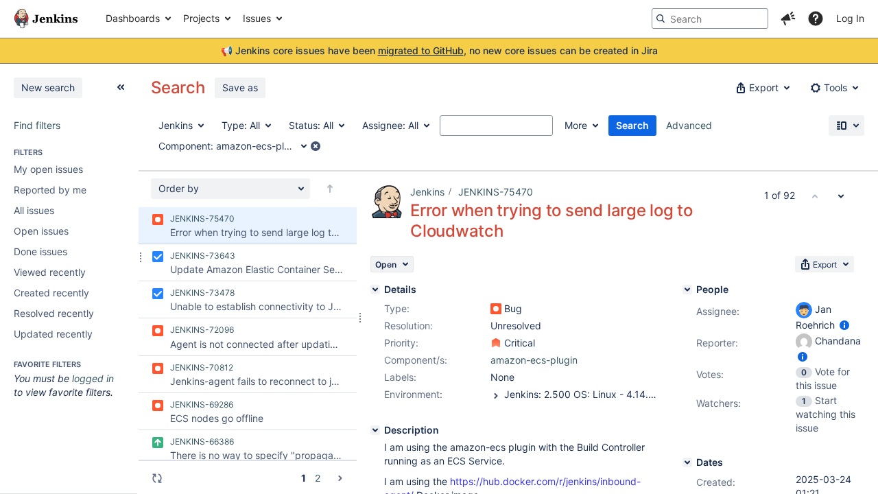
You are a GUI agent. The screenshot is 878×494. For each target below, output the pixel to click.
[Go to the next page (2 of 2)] (340, 478)
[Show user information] (844, 325)
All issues (34, 210)
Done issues (40, 251)
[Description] (375, 430)
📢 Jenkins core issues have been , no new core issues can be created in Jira (439, 50)
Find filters (37, 125)
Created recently (51, 292)
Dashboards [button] (133, 18)
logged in (93, 378)
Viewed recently (50, 272)
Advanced (689, 125)
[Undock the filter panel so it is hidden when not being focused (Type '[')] (120, 87)
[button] (788, 19)
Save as (240, 87)
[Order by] (330, 188)
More (576, 125)
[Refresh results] (157, 478)
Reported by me (50, 190)
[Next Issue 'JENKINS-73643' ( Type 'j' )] (841, 195)
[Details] (375, 289)
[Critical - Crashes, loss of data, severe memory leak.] (495, 343)
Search (632, 125)
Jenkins (427, 192)
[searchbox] (710, 18)
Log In (850, 18)
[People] (687, 289)
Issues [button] (257, 18)
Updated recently (53, 334)
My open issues (48, 169)
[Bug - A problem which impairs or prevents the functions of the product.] (495, 308)
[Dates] (687, 462)
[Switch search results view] (846, 125)
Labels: (400, 377)
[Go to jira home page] (46, 18)
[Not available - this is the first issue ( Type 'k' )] (815, 195)
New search (48, 87)
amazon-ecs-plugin (534, 360)
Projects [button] (201, 18)
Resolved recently (54, 313)
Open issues (41, 231)
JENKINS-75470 (495, 192)
